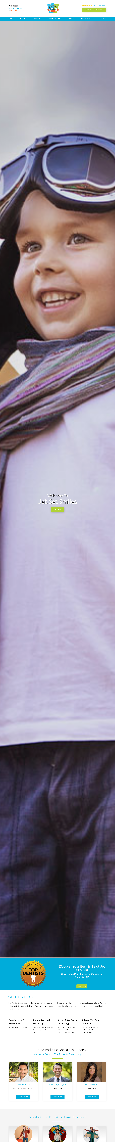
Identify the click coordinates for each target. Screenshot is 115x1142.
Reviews (70, 19)
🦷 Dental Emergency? (16, 11)
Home (11, 19)
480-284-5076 (16, 8)
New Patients (86, 19)
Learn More (57, 510)
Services (37, 19)
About (22, 19)
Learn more (82, 986)
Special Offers (54, 19)
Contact (103, 19)
